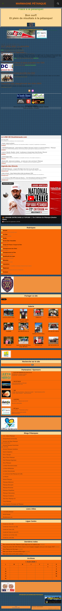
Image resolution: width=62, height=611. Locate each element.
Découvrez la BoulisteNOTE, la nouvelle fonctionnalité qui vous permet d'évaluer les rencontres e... (23, 174)
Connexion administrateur (37, 606)
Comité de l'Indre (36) (8, 529)
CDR (21, 58)
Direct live (46, 106)
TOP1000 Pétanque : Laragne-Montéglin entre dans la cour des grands (20, 169)
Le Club (5, 234)
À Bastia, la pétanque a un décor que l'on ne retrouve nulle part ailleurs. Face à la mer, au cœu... (22, 153)
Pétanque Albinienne (8, 482)
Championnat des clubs (9, 50)
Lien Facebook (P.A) (5, 443)
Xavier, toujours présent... (8, 143)
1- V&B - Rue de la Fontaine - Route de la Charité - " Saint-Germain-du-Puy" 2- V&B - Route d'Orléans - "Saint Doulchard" (28, 392)
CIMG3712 (38, 317)
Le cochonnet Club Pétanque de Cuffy (12, 474)
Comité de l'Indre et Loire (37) (10, 532)
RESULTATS (33, 65)
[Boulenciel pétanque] (38, 94)
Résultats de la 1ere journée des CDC (18, 73)
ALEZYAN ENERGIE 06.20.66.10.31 (22, 372)
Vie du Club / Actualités (9, 240)
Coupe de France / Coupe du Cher (12, 244)
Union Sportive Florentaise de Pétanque (13, 504)
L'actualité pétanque (8, 511)
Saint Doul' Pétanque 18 (9, 498)
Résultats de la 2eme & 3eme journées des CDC (22, 62)
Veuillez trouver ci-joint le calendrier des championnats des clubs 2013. (16, 86)
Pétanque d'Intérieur (31, 105)
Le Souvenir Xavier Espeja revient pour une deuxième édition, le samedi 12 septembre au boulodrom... (23, 144)
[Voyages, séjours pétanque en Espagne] (38, 99)
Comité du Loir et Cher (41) (10, 535)
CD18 (2, 50)
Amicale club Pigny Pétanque (10, 441)
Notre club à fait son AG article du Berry (13, 554)
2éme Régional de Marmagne (10, 549)
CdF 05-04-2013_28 (53, 345)
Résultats (5, 260)
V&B (14, 390)
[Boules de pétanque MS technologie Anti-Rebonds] (24, 99)
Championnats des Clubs (10, 248)
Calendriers (6, 264)
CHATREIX (16, 399)
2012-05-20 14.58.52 (53, 331)
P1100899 (8, 331)
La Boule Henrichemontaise (10, 465)
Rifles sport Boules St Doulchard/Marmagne (14, 551)
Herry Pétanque (7, 463)
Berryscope (30, 106)
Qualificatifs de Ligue (9, 256)
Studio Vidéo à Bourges (38, 106)
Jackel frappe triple (7, 156)
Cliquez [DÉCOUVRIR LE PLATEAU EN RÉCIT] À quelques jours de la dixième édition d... (21, 162)
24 (5, 576)
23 (56, 573)
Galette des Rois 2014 (53, 317)
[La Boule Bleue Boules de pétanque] (24, 94)
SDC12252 (8, 345)
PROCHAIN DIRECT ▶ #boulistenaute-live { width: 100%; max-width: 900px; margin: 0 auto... (21, 170)
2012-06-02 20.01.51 (23, 331)
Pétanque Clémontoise (9, 493)
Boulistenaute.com (7, 517)
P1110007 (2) (38, 345)
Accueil (5, 230)
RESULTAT (36, 58)
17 (5, 573)
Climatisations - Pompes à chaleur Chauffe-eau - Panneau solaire (19, 375)
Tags (16, 606)
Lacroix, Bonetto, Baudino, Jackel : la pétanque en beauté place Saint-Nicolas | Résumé (24, 152)
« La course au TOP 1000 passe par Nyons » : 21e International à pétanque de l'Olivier (24, 177)
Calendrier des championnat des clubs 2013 (21, 83)
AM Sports (16, 408)
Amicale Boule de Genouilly (10, 438)
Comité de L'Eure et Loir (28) (10, 526)
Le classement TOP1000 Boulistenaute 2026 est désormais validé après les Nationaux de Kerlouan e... (23, 148)
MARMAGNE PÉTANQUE (31, 3)
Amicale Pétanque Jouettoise (10, 449)
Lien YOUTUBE (4, 446)
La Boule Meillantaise (8, 468)
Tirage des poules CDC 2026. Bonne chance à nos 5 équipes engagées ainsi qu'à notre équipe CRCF (29, 546)
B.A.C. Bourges (7, 454)
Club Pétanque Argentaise (9, 460)
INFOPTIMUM (17, 381)
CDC (18, 58)
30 (56, 576)
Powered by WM (16, 607)
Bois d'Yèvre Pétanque (9, 457)
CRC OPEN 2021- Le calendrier (15, 46)
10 (5, 571)
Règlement (6, 268)
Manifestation (21, 50)
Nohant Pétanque (7, 479)
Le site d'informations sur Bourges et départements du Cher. (19, 384)
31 (5, 578)
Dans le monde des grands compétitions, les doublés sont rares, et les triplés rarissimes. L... (21, 157)
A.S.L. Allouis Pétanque (9, 436)
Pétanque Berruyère (8, 484)
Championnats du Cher (9, 252)
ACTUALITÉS (4, 139)
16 (56, 571)
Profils (5, 238)
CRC (16, 50)
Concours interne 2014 (8, 317)
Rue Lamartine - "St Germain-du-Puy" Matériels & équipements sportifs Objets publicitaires (20, 411)
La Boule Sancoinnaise (9, 471)
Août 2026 (31, 562)
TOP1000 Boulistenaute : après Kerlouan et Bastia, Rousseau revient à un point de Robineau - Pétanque (29, 147)
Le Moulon (5, 476)
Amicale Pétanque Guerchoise (10, 445)
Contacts (5, 272)
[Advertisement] (31, 124)
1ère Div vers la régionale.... (13, 52)
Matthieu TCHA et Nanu (38, 333)
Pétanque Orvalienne (8, 495)
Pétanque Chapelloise (8, 490)
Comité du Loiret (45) (8, 537)
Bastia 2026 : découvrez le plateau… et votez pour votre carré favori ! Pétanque (22, 161)
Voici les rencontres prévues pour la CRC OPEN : (11, 49)
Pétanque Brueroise (8, 487)
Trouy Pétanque (7, 501)
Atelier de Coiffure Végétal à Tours (20, 106)
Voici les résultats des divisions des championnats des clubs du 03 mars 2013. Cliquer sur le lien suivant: (37, 75)
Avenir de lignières (7, 452)
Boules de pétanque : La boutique (31, 108)
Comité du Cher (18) (8, 524)
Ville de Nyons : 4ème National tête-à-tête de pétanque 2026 (17, 173)
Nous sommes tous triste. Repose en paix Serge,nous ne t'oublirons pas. (21, 544)
